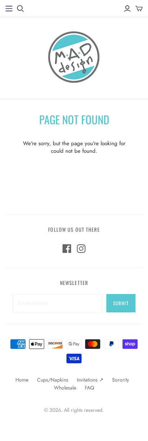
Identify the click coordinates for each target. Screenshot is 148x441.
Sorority (120, 379)
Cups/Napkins (52, 379)
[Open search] (20, 8)
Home (21, 379)
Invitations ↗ (90, 379)
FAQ (89, 387)
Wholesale (65, 387)
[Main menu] (9, 8)
